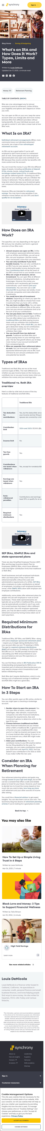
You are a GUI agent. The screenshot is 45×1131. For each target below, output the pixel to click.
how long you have (31, 788)
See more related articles (20, 965)
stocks (9, 171)
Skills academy (29, 1063)
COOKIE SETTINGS (21, 1127)
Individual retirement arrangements (16, 140)
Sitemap (27, 1066)
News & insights (14, 1057)
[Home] (12, 4)
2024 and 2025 (25, 428)
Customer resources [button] (11, 1083)
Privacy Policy (17, 1116)
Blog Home (6, 43)
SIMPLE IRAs (17, 588)
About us (12, 1054)
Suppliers (27, 1057)
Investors (12, 1063)
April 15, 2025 (27, 749)
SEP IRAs (36, 582)
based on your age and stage (20, 779)
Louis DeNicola (16, 68)
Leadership (28, 1054)
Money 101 (7, 91)
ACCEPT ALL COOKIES (21, 1120)
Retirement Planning (24, 91)
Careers (12, 1060)
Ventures (27, 1060)
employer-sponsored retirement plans (25, 641)
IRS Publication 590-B (32, 663)
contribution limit (17, 270)
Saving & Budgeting (23, 43)
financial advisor (21, 797)
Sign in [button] (5, 1076)
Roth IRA (30, 324)
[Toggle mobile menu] (3, 5)
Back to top (20, 811)
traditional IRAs (12, 320)
